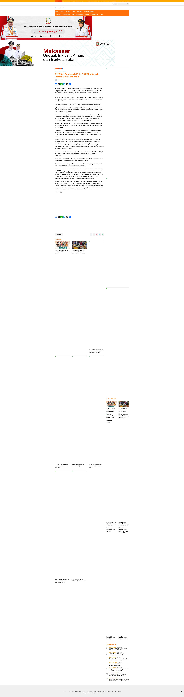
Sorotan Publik (94, 14)
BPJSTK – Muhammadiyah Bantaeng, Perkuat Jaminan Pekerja (95, 466)
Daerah (62, 11)
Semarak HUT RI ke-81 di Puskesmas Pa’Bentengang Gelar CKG (118, 649)
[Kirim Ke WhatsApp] (103, 234)
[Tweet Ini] (94, 234)
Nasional (68, 11)
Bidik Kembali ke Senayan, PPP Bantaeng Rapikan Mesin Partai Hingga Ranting (62, 581)
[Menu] (56, 4)
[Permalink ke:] (56, 80)
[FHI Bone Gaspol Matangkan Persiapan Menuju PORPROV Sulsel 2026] (62, 409)
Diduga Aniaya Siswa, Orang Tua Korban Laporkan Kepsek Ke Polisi (119, 669)
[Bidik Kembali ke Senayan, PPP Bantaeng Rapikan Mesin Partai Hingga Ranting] (62, 524)
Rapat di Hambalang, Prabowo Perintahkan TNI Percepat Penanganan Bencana (125, 1)
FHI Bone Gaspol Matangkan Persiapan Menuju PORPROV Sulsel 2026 (61, 466)
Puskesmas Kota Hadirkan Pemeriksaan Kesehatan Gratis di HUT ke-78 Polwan (77, 1)
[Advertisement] (79, 205)
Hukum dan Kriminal (89, 11)
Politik (73, 11)
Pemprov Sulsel (62, 71)
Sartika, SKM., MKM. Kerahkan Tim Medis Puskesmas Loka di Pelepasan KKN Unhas (119, 680)
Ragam (87, 14)
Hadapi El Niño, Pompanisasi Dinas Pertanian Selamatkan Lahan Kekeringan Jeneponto (117, 675)
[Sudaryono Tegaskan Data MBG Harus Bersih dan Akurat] (79, 524)
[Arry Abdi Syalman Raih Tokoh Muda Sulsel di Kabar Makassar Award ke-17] (62, 245)
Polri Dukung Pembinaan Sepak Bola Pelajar (78, 465)
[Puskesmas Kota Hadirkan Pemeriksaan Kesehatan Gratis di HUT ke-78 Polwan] (79, 245)
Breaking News (66, 14)
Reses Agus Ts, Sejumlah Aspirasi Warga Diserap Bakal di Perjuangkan (119, 659)
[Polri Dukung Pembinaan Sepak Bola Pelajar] (79, 409)
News (56, 11)
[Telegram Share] (100, 234)
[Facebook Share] (91, 234)
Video (101, 14)
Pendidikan (79, 11)
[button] (127, 4)
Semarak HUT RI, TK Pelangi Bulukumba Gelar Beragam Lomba (118, 664)
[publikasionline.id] (59, 7)
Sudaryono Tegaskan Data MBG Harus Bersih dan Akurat (79, 580)
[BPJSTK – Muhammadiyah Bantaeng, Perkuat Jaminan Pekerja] (96, 409)
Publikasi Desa (79, 14)
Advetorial (58, 14)
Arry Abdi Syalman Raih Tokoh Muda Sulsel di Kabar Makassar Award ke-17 (62, 252)
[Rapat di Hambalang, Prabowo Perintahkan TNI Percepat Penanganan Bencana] (96, 294)
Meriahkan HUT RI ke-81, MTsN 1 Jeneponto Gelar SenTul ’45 (116, 654)
